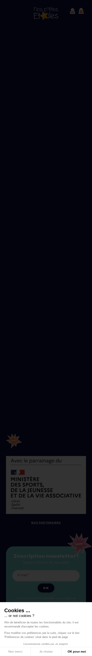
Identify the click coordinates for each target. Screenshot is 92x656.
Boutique (26, 117)
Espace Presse (35, 145)
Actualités (28, 135)
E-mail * (23, 575)
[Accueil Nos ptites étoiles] (46, 19)
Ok (46, 588)
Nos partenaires (46, 522)
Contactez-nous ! (38, 155)
